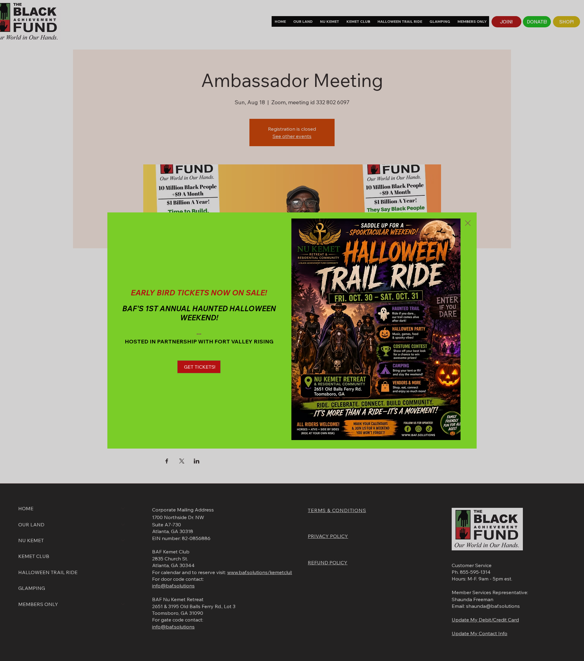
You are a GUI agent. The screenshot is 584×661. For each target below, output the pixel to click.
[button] (468, 223)
